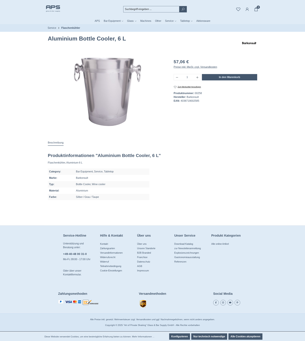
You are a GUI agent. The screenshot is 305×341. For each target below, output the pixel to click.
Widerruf (104, 261)
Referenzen (180, 261)
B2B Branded (144, 252)
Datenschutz (143, 261)
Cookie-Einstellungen (111, 270)
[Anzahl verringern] (177, 77)
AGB (139, 266)
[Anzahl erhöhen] (197, 77)
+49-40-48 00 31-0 (75, 254)
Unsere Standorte (146, 248)
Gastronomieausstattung (187, 257)
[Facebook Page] (216, 302)
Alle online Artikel (220, 243)
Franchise (142, 257)
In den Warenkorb (229, 77)
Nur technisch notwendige (209, 336)
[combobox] (151, 9)
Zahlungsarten (107, 248)
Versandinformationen (111, 252)
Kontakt (104, 243)
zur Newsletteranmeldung (187, 248)
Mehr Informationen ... (143, 336)
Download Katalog (183, 243)
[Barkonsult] (249, 43)
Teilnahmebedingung (110, 266)
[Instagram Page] (223, 302)
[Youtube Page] (230, 302)
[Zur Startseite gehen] (60, 8)
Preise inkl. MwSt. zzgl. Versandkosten (195, 67)
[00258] (107, 92)
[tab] (56, 143)
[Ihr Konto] (247, 9)
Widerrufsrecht (107, 257)
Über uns (142, 243)
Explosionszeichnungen (186, 252)
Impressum (143, 270)
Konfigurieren (179, 336)
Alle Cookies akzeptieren (245, 336)
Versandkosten (143, 319)
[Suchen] (183, 9)
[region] (107, 92)
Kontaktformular (72, 274)
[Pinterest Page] (237, 302)
